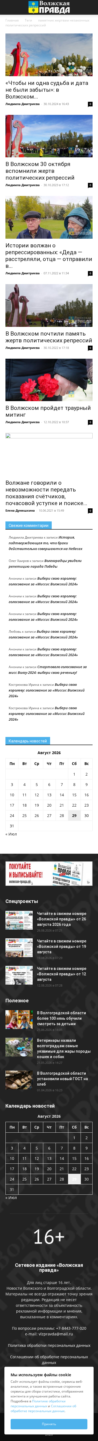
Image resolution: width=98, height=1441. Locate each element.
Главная (12, 20)
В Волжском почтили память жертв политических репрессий (48, 337)
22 (74, 805)
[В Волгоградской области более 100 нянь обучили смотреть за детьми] (19, 1019)
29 (74, 815)
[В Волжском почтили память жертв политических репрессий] (49, 305)
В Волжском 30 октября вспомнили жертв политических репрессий (40, 171)
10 (12, 794)
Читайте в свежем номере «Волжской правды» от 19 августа (61, 946)
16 (86, 794)
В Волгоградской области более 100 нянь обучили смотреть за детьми (61, 1018)
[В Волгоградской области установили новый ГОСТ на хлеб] (19, 1080)
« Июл (11, 834)
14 (62, 794)
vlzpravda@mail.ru (56, 1333)
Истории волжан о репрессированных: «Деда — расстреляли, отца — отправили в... (48, 255)
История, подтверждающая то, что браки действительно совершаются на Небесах (45, 543)
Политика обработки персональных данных (49, 1345)
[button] (9, 7)
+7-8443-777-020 (71, 1328)
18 (24, 805)
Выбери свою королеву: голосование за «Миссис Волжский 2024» (47, 690)
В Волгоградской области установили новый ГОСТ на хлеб (62, 1078)
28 (62, 815)
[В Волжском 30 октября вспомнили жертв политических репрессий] (49, 136)
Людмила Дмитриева (22, 104)
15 (74, 794)
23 (86, 805)
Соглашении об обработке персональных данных (43, 1408)
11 (24, 794)
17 (12, 805)
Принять (49, 1424)
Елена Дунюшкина (20, 510)
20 (49, 805)
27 (49, 815)
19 (37, 805)
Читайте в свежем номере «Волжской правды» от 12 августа (61, 974)
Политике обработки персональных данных (38, 1403)
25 (24, 815)
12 (37, 794)
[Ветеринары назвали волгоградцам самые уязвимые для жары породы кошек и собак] (19, 1047)
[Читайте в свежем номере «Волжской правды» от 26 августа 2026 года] (19, 920)
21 (62, 805)
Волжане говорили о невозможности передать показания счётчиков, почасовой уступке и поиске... (46, 493)
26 (37, 815)
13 (49, 794)
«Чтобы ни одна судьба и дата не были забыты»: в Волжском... (46, 90)
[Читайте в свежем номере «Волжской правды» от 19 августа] (19, 947)
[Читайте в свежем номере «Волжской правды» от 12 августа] (19, 975)
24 (12, 815)
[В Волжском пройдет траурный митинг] (49, 380)
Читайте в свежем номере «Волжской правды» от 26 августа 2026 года (61, 919)
